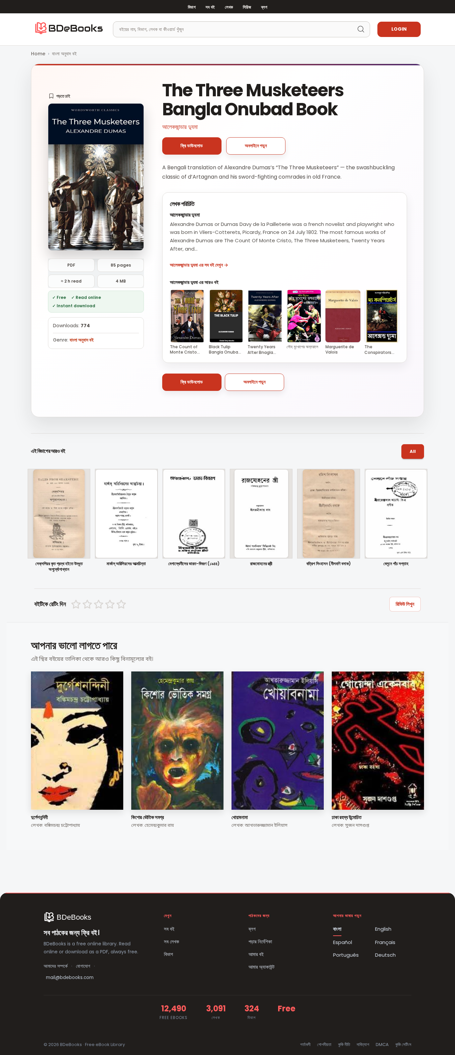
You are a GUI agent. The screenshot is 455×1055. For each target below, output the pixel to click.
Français (385, 942)
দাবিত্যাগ (363, 1044)
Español (342, 942)
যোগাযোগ (83, 966)
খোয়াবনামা (239, 817)
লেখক (229, 7)
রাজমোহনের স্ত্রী (261, 564)
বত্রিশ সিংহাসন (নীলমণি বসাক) (328, 564)
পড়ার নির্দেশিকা (260, 941)
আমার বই (256, 954)
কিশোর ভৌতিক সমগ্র (147, 817)
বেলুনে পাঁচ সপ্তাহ (395, 564)
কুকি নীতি (344, 1044)
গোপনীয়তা (324, 1044)
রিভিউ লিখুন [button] (405, 603)
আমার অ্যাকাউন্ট (261, 966)
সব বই (210, 7)
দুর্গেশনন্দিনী (39, 817)
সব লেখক (171, 941)
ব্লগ (264, 7)
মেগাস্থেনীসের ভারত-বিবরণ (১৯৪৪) (194, 564)
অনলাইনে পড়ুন (256, 145)
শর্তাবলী (305, 1044)
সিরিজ (247, 7)
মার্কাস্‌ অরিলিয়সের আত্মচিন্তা (126, 564)
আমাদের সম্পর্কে (56, 966)
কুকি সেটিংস (403, 1044)
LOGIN (399, 29)
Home (38, 53)
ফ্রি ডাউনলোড (192, 145)
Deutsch (385, 954)
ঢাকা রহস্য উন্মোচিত (346, 817)
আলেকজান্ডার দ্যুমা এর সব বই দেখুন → (199, 265)
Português (346, 954)
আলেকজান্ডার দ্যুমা (180, 127)
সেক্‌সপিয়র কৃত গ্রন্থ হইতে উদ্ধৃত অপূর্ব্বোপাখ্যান (59, 566)
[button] (59, 96)
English (383, 928)
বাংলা (337, 928)
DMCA (382, 1044)
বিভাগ (192, 7)
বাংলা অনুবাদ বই (64, 53)
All (413, 451)
